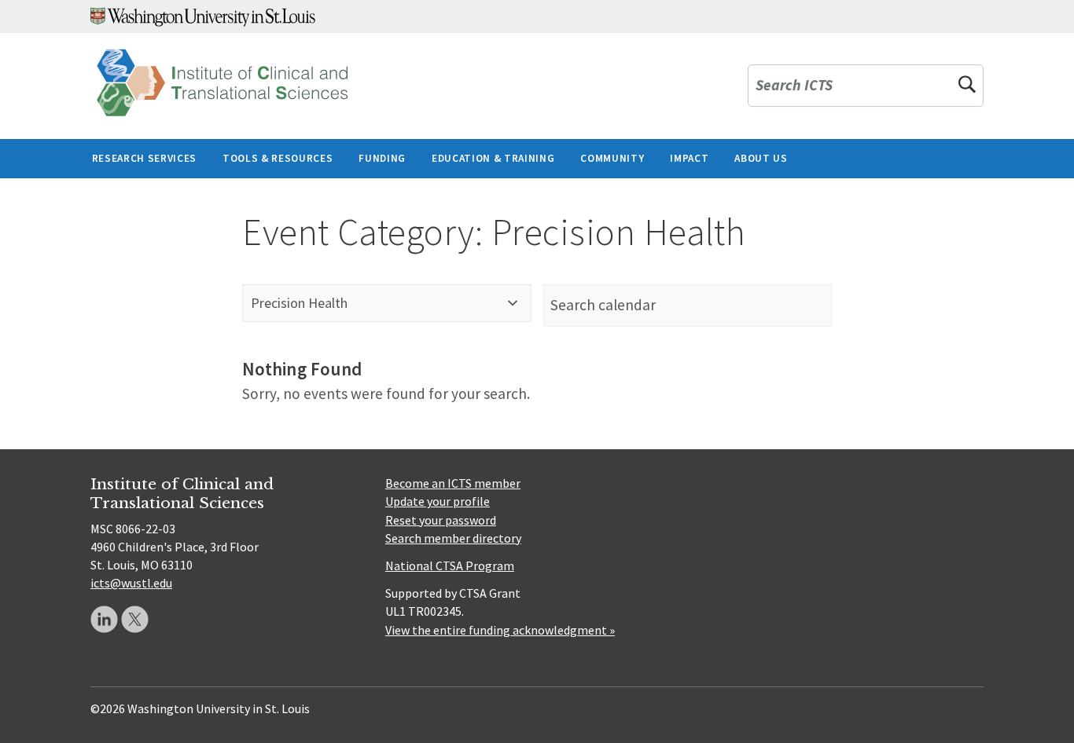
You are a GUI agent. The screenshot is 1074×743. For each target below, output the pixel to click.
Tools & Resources (278, 158)
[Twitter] (135, 619)
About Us (760, 158)
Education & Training (493, 158)
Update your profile (437, 501)
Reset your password (440, 520)
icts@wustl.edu (131, 583)
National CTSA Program (449, 565)
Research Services (144, 158)
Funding (382, 158)
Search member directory (453, 538)
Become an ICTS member (452, 483)
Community (612, 158)
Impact (689, 158)
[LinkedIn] (104, 619)
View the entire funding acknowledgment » (500, 630)
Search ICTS (794, 86)
